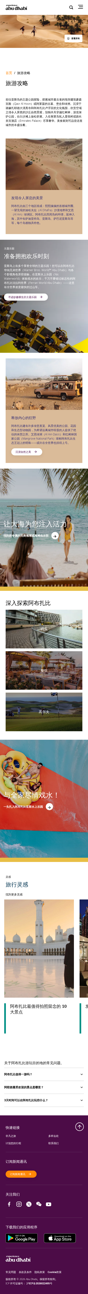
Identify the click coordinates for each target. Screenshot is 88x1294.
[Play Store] (25, 1237)
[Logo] (16, 7)
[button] (73, 38)
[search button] (71, 7)
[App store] (60, 1237)
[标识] (18, 1267)
